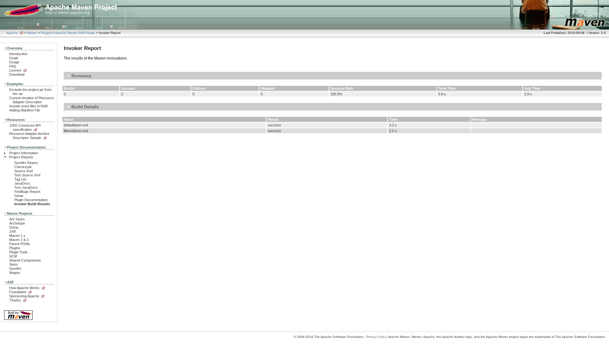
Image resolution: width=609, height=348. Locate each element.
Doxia (13, 227)
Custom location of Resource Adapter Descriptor (31, 100)
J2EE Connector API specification (25, 127)
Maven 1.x (17, 235)
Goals (13, 58)
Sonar (18, 196)
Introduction (18, 54)
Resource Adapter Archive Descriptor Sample (29, 136)
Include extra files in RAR (28, 106)
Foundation (17, 292)
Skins (13, 264)
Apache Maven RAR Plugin (75, 33)
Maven (32, 33)
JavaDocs (22, 183)
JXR (12, 231)
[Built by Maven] (18, 319)
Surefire (15, 268)
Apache (12, 33)
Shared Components (25, 260)
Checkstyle (23, 167)
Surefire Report (26, 163)
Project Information (23, 153)
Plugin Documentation (31, 200)
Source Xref (23, 171)
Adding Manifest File (24, 110)
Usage (14, 62)
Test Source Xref (27, 175)
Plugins (46, 33)
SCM (13, 256)
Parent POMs (19, 244)
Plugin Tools (18, 252)
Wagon (14, 273)
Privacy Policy (376, 337)
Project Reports (21, 157)
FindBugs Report (27, 191)
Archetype (17, 223)
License (15, 70)
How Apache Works (24, 288)
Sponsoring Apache (24, 296)
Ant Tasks (17, 219)
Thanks (15, 300)
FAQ (12, 66)
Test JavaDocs (26, 187)
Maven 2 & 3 (19, 240)
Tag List (20, 179)
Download (16, 74)
